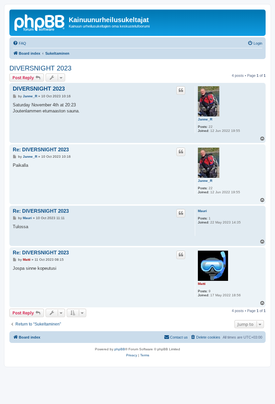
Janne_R (205, 119)
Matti (202, 284)
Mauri (202, 211)
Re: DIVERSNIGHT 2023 (41, 149)
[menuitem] (19, 43)
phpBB (119, 349)
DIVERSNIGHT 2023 (40, 68)
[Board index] (40, 22)
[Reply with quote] (180, 90)
